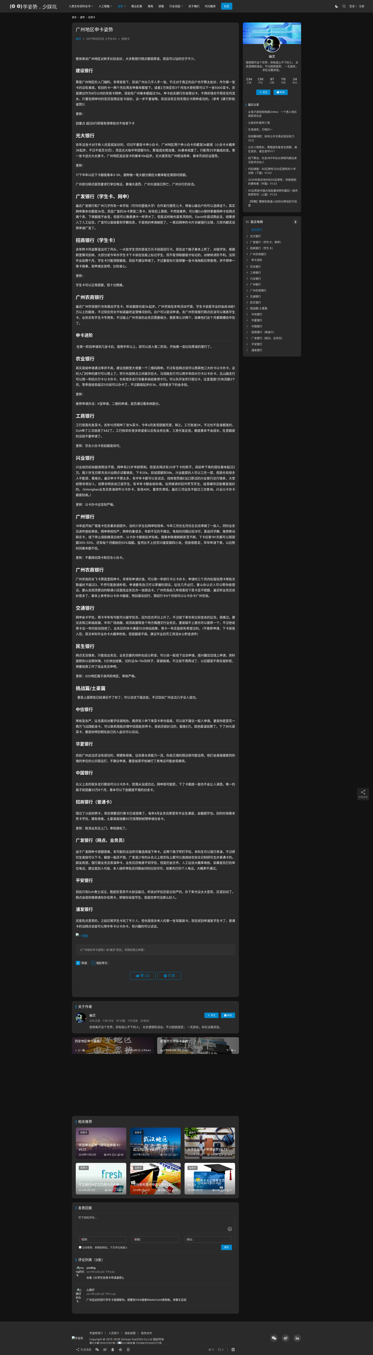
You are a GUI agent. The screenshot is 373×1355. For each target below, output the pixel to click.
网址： (191, 1239)
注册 (361, 6)
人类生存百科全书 (80, 6)
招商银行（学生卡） (262, 248)
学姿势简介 (96, 1333)
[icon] (274, 1338)
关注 (213, 1015)
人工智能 (104, 6)
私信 (229, 1015)
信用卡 (125, 38)
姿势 (120, 6)
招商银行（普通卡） (263, 332)
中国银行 (256, 326)
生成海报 (85, 1349)
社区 (226, 6)
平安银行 (256, 344)
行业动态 (174, 6)
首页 (74, 17)
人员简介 (113, 1333)
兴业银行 (255, 278)
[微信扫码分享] (97, 1349)
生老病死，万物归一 (260, 129)
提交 (226, 1247)
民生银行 (255, 302)
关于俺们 (193, 6)
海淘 (150, 6)
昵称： (85, 1239)
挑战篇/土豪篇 (258, 308)
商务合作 (146, 1333)
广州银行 (255, 284)
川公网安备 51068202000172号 (142, 1343)
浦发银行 (256, 350)
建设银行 (256, 229)
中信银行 (256, 314)
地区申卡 (101, 963)
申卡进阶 (256, 260)
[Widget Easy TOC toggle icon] (295, 222)
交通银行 (255, 296)
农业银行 (255, 266)
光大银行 (255, 236)
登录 (352, 6)
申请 (84, 963)
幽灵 (78, 38)
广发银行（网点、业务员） (267, 338)
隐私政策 (130, 1333)
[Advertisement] (155, 1085)
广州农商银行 (258, 254)
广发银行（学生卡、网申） (266, 242)
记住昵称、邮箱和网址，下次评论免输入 (104, 1247)
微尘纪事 (136, 6)
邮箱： (138, 1239)
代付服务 (210, 6)
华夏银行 (256, 320)
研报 (161, 6)
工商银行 (255, 272)
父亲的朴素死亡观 (259, 122)
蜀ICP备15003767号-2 (103, 1343)
